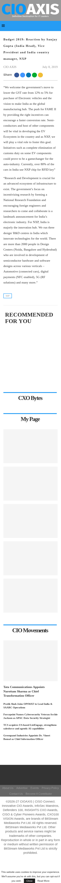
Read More (43, 881)
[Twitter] (29, 776)
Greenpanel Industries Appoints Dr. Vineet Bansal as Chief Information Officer (26, 737)
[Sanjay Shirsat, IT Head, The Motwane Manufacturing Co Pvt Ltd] (30, 446)
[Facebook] (31, 771)
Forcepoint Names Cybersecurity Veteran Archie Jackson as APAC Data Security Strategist (30, 716)
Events (34, 788)
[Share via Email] (41, 75)
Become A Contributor (39, 793)
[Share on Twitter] (23, 75)
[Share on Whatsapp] (35, 75)
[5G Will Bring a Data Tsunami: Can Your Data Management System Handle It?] (30, 484)
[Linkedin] (34, 776)
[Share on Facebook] (17, 75)
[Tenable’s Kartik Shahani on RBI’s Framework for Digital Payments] (30, 596)
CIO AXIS (9, 67)
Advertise (22, 788)
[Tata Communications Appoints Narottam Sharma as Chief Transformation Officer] (30, 660)
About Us (7, 788)
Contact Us (16, 793)
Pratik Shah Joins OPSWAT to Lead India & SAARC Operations (28, 706)
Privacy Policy (50, 788)
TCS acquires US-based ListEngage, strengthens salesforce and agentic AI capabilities (30, 727)
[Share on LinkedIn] (29, 75)
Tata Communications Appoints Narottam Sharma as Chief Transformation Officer (24, 691)
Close (29, 880)
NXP (7, 296)
